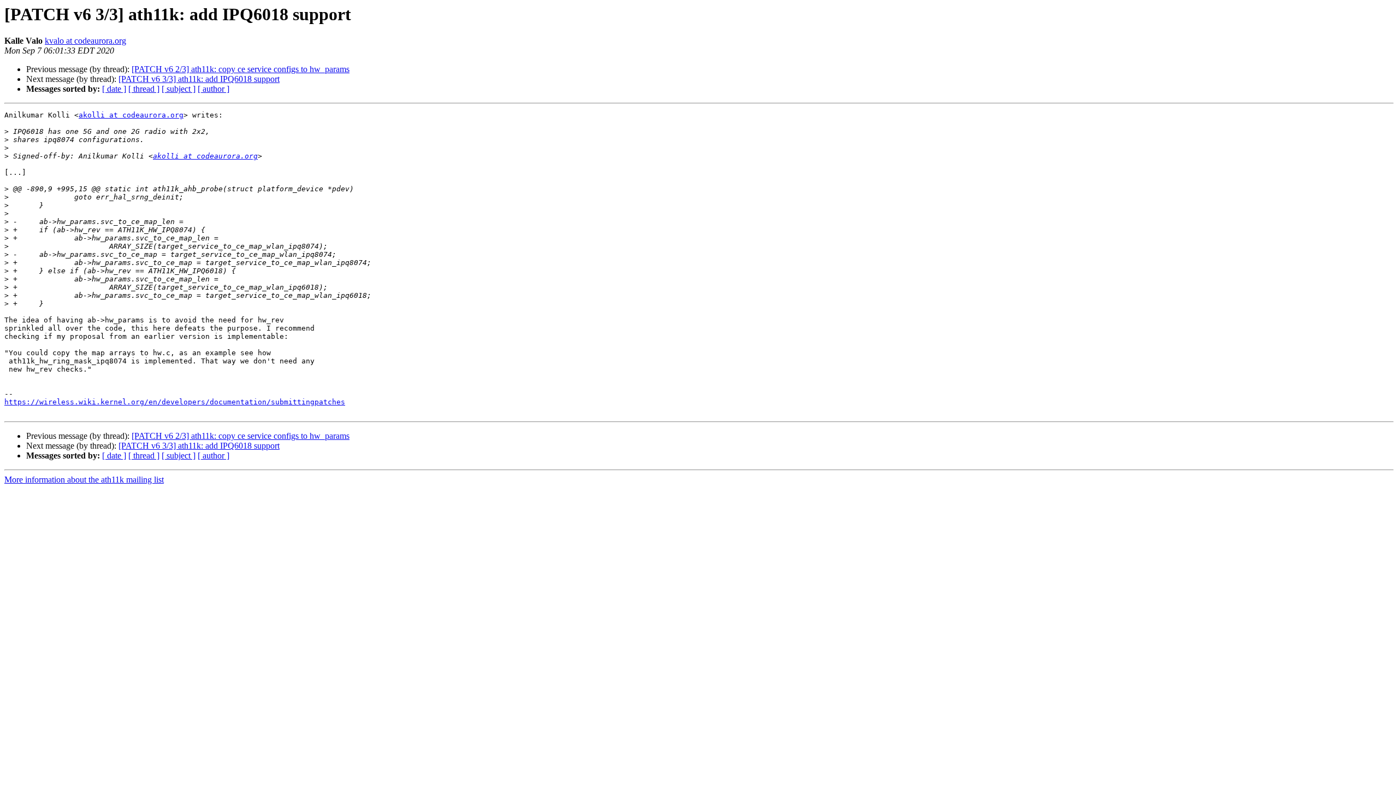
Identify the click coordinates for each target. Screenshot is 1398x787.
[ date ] (114, 88)
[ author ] (213, 88)
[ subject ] (179, 88)
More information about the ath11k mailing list (84, 479)
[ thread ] (143, 88)
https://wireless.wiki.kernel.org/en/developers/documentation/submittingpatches (174, 402)
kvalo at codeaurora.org (85, 40)
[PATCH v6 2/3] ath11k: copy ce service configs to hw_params (241, 69)
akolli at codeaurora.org (131, 115)
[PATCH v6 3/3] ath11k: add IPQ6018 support (199, 79)
